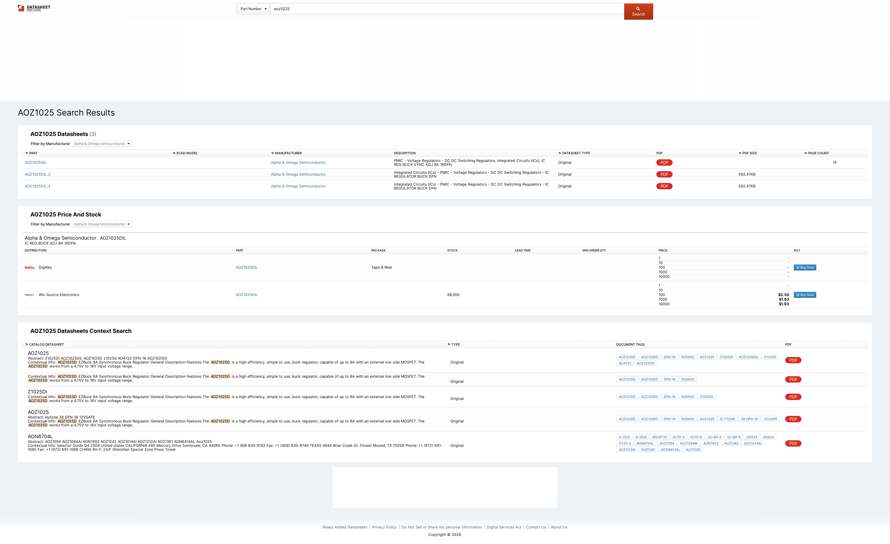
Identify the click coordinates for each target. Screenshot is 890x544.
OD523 (751, 437)
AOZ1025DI (646, 363)
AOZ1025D (627, 357)
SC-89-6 (734, 437)
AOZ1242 (731, 443)
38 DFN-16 (749, 419)
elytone (727, 419)
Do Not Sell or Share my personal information (442, 527)
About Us (559, 527)
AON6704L (645, 443)
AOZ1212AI (627, 449)
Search (638, 14)
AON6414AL (670, 449)
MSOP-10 (659, 437)
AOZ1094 (667, 443)
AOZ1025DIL (247, 267)
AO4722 (625, 363)
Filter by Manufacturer (50, 143)
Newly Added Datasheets (345, 527)
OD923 (768, 437)
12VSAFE (770, 419)
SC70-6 (696, 437)
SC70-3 (678, 437)
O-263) (641, 437)
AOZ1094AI (689, 443)
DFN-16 (670, 357)
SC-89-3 (714, 437)
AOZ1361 (648, 449)
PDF (665, 162)
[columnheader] (96, 153)
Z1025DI (726, 357)
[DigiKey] (31, 267)
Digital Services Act (504, 527)
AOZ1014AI (752, 443)
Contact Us (536, 527)
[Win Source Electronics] (31, 294)
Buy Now (806, 267)
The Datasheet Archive (34, 8)
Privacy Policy (384, 527)
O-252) (624, 437)
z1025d (770, 357)
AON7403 (710, 443)
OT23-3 (625, 443)
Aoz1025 (707, 357)
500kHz (687, 357)
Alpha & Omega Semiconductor (298, 162)
